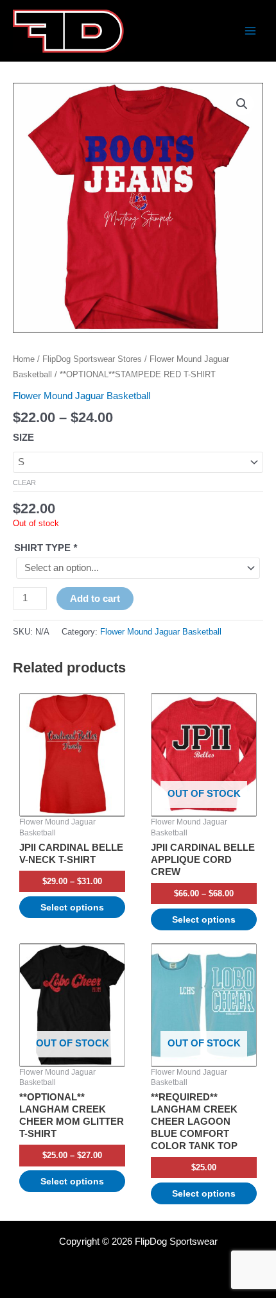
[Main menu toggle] (250, 31)
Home (24, 359)
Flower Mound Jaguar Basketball (81, 396)
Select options (72, 907)
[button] (242, 103)
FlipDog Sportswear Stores (92, 359)
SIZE (23, 437)
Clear (24, 482)
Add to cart (95, 598)
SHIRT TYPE (45, 548)
